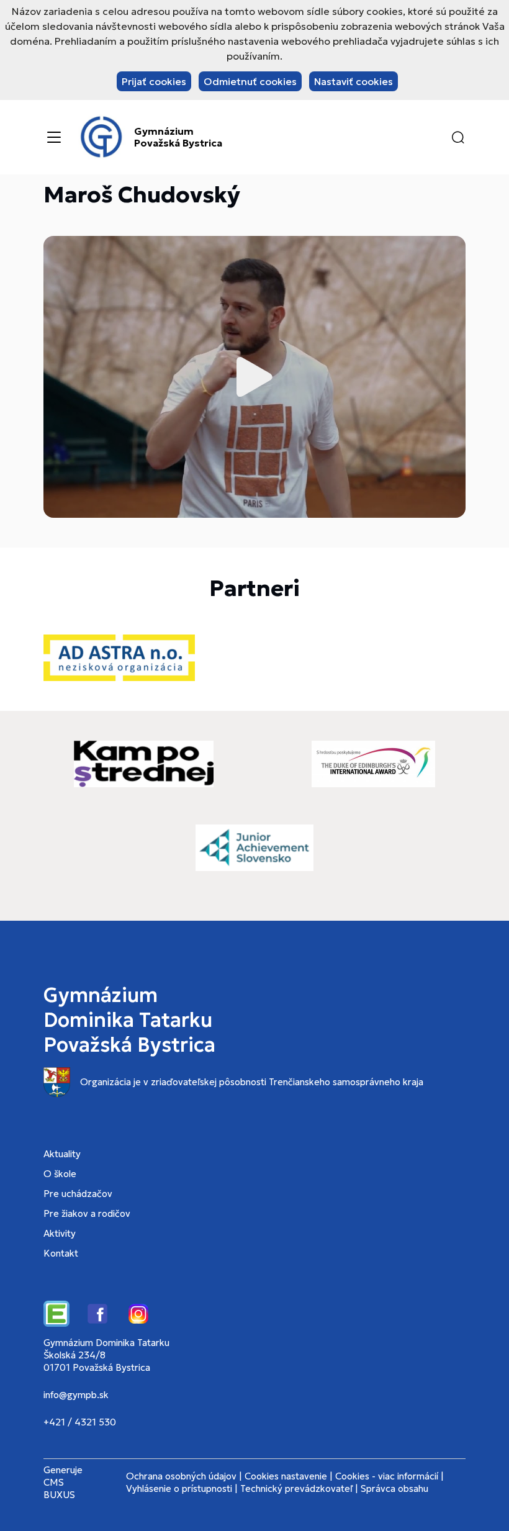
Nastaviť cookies (353, 81)
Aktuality (62, 1154)
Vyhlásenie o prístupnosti (179, 1488)
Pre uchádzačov (77, 1193)
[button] (458, 137)
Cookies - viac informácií (386, 1476)
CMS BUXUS (59, 1488)
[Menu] (54, 137)
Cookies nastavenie (286, 1476)
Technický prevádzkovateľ (296, 1488)
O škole (59, 1174)
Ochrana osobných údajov (181, 1476)
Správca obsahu (394, 1488)
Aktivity (59, 1233)
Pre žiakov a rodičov (86, 1213)
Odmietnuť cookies (250, 81)
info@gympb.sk (76, 1395)
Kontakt (60, 1253)
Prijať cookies (154, 81)
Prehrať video (254, 377)
